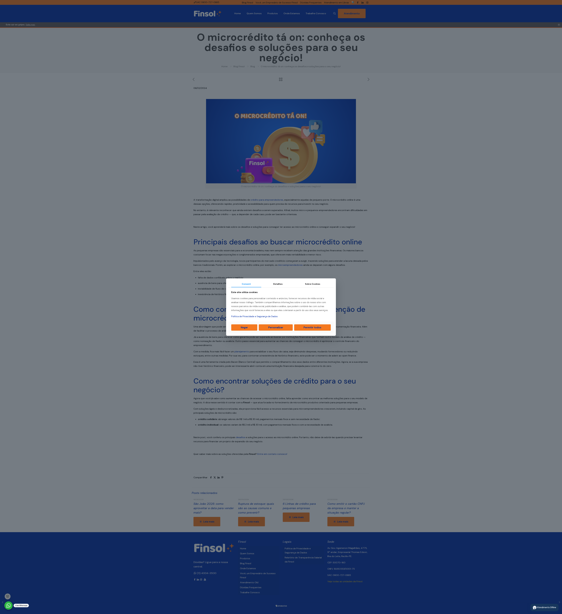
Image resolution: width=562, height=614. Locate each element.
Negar (244, 327)
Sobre (312, 283)
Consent (246, 283)
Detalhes (278, 283)
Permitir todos (312, 327)
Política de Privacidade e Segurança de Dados (254, 316)
